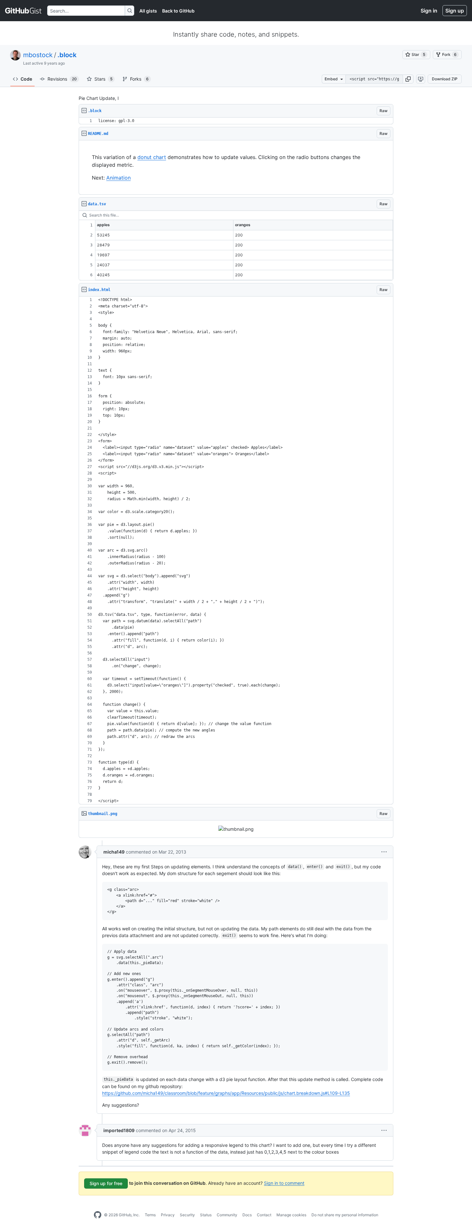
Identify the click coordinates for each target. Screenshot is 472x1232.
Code (26, 79)
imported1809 (119, 1130)
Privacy (168, 1214)
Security (187, 1214)
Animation (118, 177)
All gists (148, 10)
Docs (247, 1214)
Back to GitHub (178, 10)
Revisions (62, 79)
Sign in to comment (284, 1182)
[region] (236, 121)
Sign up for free (106, 1183)
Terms (150, 1214)
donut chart (151, 157)
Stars (103, 79)
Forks (139, 79)
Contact (264, 1214)
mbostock (38, 55)
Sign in (429, 10)
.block (66, 55)
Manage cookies (291, 1214)
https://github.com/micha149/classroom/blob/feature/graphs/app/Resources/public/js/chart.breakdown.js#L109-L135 (226, 1093)
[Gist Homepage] (23, 10)
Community (227, 1214)
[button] (408, 79)
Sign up (454, 10)
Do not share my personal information (344, 1214)
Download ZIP (445, 78)
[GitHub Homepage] (97, 1215)
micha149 (114, 852)
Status (206, 1214)
